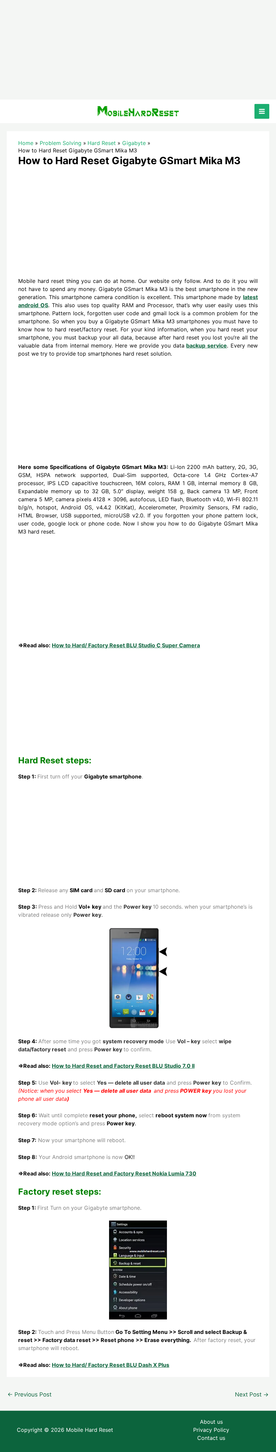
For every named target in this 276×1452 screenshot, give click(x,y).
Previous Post (29, 1394)
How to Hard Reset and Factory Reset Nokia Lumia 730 (124, 1173)
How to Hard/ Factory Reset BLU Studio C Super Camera (126, 645)
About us (211, 1421)
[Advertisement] (138, 50)
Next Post (252, 1394)
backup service (206, 345)
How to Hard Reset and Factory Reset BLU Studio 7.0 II (123, 1065)
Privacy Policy (211, 1429)
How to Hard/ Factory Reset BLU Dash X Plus (110, 1365)
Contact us (211, 1438)
